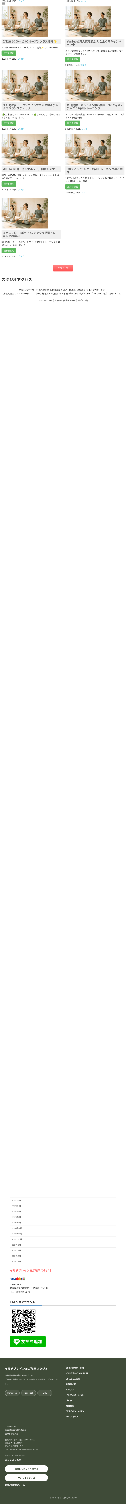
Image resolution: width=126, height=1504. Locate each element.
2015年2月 (16, 1217)
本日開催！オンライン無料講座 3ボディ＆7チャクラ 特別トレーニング (94, 106)
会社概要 (70, 1406)
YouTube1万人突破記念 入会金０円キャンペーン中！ (94, 43)
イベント (70, 1389)
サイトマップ (72, 1416)
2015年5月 (16, 1200)
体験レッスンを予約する (26, 1468)
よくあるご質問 (73, 1378)
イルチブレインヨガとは (77, 1373)
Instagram (12, 1393)
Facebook (28, 1393)
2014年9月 (16, 1245)
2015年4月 (16, 1206)
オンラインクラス (26, 1477)
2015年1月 (16, 1222)
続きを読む (9, 53)
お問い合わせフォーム (15, 1485)
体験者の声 (71, 1384)
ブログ (69, 1400)
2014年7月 (16, 1256)
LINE (45, 1393)
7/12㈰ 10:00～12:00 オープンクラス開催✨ (30, 41)
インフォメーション (75, 1395)
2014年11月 (17, 1234)
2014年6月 (16, 1261)
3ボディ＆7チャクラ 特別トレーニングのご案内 (95, 170)
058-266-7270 (13, 1459)
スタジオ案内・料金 (75, 1368)
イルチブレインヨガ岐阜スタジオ (30, 1270)
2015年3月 (16, 1211)
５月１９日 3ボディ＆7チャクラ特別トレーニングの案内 (30, 234)
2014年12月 (17, 1228)
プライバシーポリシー (76, 1411)
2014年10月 (17, 1239)
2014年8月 (16, 1250)
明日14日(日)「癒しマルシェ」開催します (29, 169)
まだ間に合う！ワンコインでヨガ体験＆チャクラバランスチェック (30, 106)
